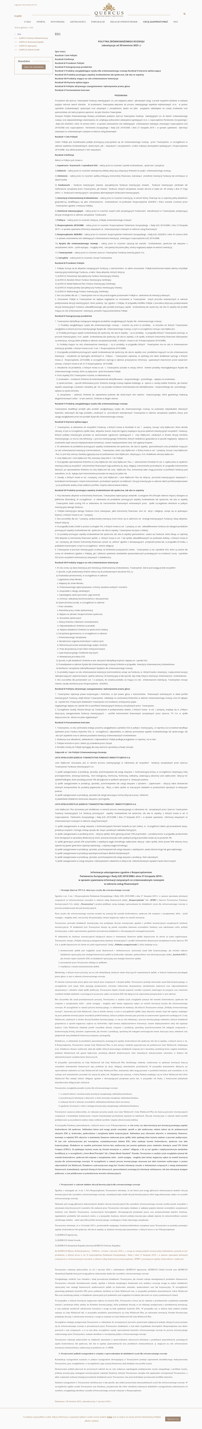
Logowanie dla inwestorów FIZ (25, 5)
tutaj (109, 1417)
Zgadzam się (173, 1419)
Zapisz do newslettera (34, 67)
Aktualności (78, 22)
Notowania (58, 22)
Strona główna (20, 27)
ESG (31, 27)
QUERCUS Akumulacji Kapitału (31, 42)
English (18, 16)
